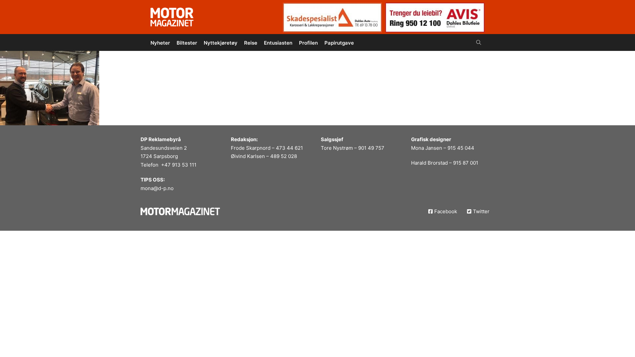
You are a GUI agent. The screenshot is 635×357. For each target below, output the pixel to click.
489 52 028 (283, 156)
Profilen (308, 43)
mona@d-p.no (157, 188)
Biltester (187, 43)
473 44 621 (289, 148)
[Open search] (479, 42)
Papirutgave (339, 43)
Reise (250, 43)
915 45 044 (460, 148)
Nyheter (160, 43)
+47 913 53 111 (178, 165)
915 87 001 (465, 163)
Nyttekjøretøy (220, 43)
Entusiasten (278, 43)
